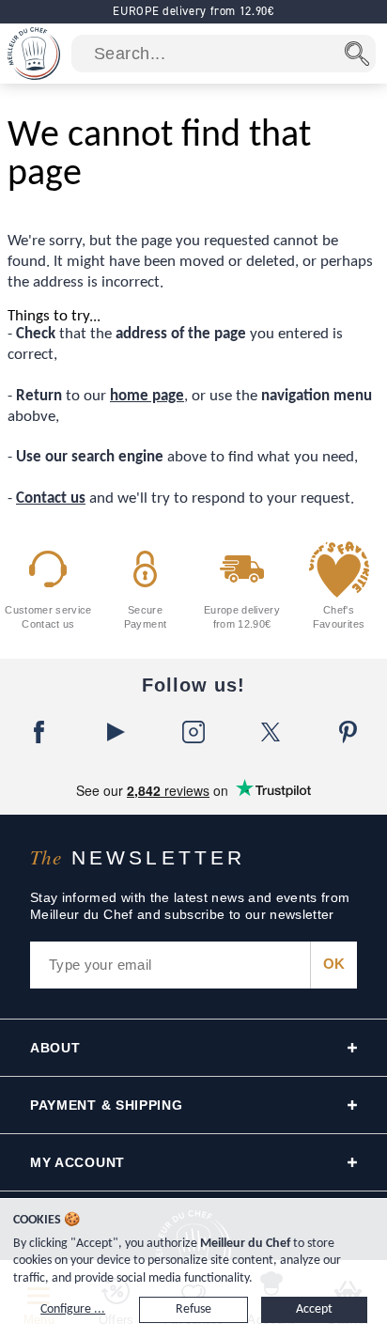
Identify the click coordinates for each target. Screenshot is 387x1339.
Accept (314, 1309)
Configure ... (72, 1309)
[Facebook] (38, 732)
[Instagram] (193, 732)
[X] (270, 732)
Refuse (193, 1309)
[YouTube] (115, 732)
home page (147, 396)
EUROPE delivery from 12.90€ (193, 11)
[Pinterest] (348, 732)
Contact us (50, 498)
